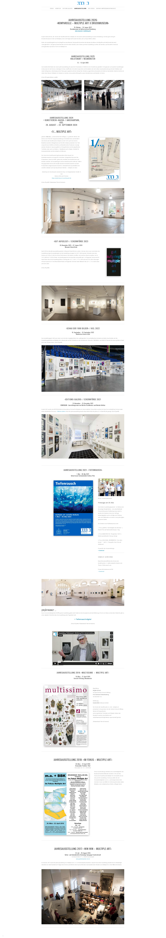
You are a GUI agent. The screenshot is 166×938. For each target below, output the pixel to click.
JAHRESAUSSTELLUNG (80, 8)
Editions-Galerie (68, 8)
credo (52, 8)
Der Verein (91, 8)
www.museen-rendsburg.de (83, 31)
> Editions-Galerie (61, 411)
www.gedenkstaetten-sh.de (83, 859)
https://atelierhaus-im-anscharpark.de (61, 178)
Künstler (58, 8)
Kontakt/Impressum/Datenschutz (106, 8)
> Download (101, 571)
